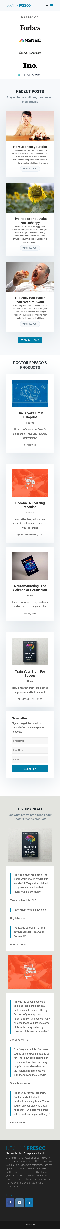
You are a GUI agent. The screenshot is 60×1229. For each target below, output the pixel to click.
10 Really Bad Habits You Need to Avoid (30, 300)
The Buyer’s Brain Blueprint (30, 415)
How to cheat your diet (30, 147)
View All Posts (30, 340)
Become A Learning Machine (30, 505)
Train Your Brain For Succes (30, 674)
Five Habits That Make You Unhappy (30, 221)
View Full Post (30, 169)
